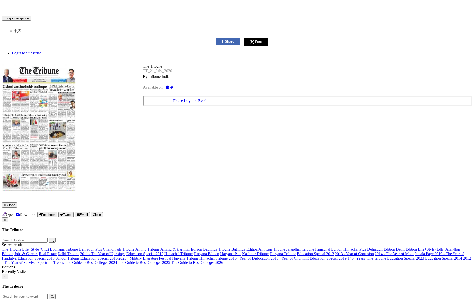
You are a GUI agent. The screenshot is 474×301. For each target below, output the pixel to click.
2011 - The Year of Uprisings (102, 254)
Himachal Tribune (178, 254)
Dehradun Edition (381, 249)
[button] (17, 31)
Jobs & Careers (26, 254)
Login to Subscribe (26, 53)
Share (229, 41)
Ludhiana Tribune (64, 249)
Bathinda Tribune (216, 249)
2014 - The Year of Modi (394, 254)
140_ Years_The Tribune (367, 258)
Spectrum (45, 263)
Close (97, 215)
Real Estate (48, 254)
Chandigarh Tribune (118, 249)
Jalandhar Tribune (300, 249)
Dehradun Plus (90, 249)
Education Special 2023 (405, 258)
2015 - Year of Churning (290, 258)
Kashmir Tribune (255, 254)
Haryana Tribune (283, 254)
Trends (58, 263)
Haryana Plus (230, 254)
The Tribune (11, 249)
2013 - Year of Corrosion (354, 254)
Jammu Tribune (147, 249)
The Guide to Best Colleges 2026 (197, 263)
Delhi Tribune (68, 254)
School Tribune (67, 258)
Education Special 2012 (144, 254)
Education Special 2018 (36, 258)
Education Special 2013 (315, 254)
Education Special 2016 (99, 258)
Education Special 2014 (443, 258)
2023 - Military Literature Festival (144, 258)
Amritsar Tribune (271, 249)
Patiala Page (424, 254)
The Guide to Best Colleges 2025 (144, 263)
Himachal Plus (354, 249)
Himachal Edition (328, 249)
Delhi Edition (406, 249)
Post (258, 42)
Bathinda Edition (244, 249)
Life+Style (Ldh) (431, 249)
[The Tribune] (237, 8)
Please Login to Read (189, 101)
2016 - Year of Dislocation (249, 258)
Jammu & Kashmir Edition (181, 249)
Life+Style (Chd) (35, 249)
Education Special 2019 (328, 258)
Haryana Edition (206, 254)
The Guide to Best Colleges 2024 (91, 263)
